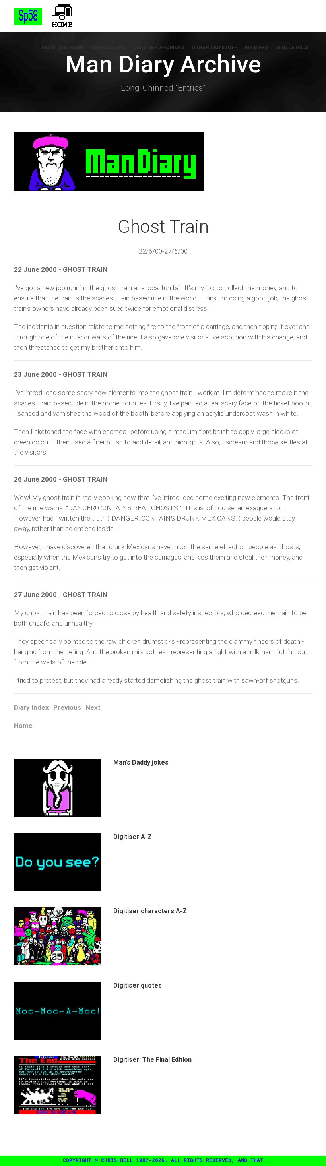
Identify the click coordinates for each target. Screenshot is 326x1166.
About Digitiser (62, 47)
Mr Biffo (256, 47)
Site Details (292, 47)
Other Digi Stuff (214, 47)
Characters (108, 47)
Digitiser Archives (158, 47)
